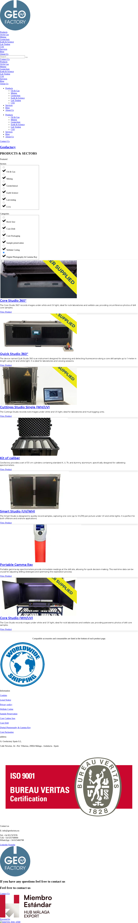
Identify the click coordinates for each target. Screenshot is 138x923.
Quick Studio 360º (14, 354)
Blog (7, 108)
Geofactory (8, 147)
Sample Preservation (8, 714)
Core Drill (4, 723)
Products (9, 88)
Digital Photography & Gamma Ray (15, 727)
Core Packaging (7, 732)
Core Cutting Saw (7, 718)
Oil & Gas (15, 91)
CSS (13, 103)
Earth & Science (18, 98)
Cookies (3, 695)
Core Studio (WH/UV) (16, 618)
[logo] (15, 30)
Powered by (5, 919)
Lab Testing (16, 100)
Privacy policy (6, 704)
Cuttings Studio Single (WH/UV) (25, 407)
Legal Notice (5, 700)
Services (9, 105)
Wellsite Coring (6, 709)
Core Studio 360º (13, 300)
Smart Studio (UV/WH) (17, 511)
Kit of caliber (10, 458)
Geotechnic (15, 95)
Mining (14, 93)
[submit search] (26, 57)
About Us (9, 110)
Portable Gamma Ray (16, 564)
